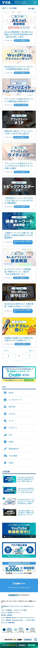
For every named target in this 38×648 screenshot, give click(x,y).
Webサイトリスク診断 (20, 610)
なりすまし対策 (30, 620)
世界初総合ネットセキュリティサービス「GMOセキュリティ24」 (17, 606)
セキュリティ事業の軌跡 (7, 622)
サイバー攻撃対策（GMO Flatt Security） (12, 620)
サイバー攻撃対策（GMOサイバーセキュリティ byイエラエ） (18, 617)
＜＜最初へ (5, 351)
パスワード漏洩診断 (6, 610)
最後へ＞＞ (32, 351)
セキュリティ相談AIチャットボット (10, 612)
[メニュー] (34, 2)
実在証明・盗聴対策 (6, 615)
